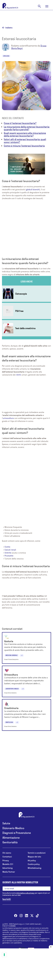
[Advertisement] (26, 16)
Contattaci (7, 856)
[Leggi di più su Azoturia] (26, 648)
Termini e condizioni (36, 853)
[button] (26, 164)
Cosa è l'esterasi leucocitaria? (20, 123)
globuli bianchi (32, 189)
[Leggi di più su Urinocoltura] (26, 681)
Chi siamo (6, 853)
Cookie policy (34, 864)
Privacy (5, 860)
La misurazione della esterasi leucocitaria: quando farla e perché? (27, 128)
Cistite (7, 546)
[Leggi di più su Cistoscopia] (26, 294)
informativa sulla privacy (25, 893)
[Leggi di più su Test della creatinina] (26, 328)
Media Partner (8, 872)
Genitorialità (10, 842)
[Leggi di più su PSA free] (26, 311)
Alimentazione (11, 837)
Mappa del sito (34, 856)
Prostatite (9, 555)
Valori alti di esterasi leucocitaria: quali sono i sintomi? (25, 141)
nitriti (18, 374)
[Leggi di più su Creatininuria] (26, 714)
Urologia (6, 56)
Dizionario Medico (13, 828)
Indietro (8, 28)
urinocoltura (8, 418)
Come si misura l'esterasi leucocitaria (24, 146)
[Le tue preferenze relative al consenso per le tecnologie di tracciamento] (4, 954)
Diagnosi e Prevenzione (16, 833)
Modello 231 (7, 864)
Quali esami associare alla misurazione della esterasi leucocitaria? (25, 134)
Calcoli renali (10, 549)
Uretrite (8, 552)
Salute (6, 823)
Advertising (7, 868)
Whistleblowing (34, 868)
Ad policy (32, 860)
